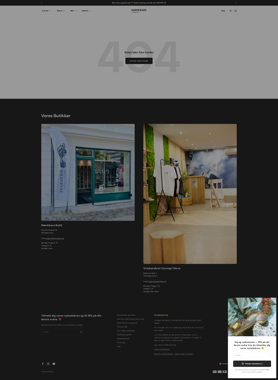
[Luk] (272, 302)
